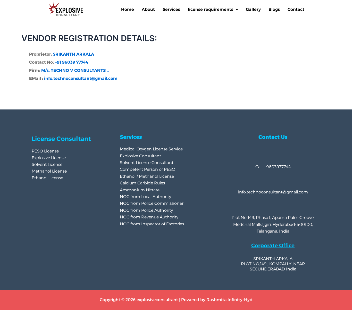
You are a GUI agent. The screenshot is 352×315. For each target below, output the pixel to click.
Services (171, 9)
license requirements (210, 9)
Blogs (274, 9)
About (148, 9)
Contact (296, 9)
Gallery (253, 9)
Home (127, 9)
